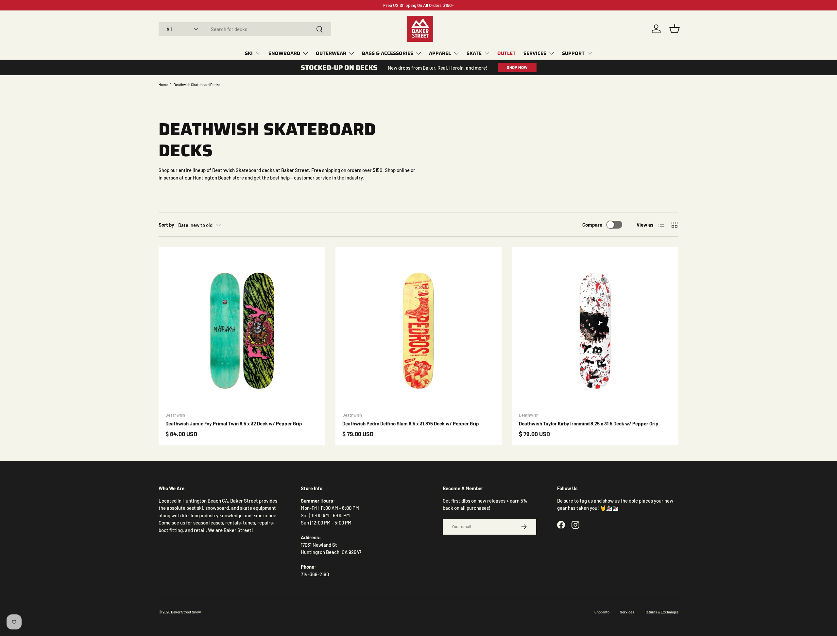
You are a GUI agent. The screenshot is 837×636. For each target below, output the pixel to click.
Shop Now (517, 67)
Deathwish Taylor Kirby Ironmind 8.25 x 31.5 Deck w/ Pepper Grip (588, 423)
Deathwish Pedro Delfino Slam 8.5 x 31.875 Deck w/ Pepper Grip (410, 423)
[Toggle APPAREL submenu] (456, 53)
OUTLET (506, 53)
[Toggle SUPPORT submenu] (590, 53)
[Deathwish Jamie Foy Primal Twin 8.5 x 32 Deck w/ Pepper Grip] (241, 330)
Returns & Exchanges (661, 612)
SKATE (474, 53)
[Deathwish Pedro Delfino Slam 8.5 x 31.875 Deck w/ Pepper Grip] (418, 330)
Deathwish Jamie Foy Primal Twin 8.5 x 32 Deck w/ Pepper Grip (233, 423)
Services (627, 612)
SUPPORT (573, 53)
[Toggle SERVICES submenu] (551, 53)
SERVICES (534, 53)
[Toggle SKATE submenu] (487, 53)
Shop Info (601, 612)
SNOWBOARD (284, 53)
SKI (249, 53)
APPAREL (440, 53)
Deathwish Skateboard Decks (197, 84)
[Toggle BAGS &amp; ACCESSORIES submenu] (418, 53)
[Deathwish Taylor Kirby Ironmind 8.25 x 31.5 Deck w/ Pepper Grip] (595, 330)
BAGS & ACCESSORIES (387, 53)
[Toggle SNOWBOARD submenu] (305, 53)
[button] (674, 29)
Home (163, 84)
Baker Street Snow (186, 612)
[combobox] (245, 29)
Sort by (166, 225)
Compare (592, 225)
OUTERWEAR (331, 53)
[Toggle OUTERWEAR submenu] (351, 53)
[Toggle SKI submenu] (258, 53)
